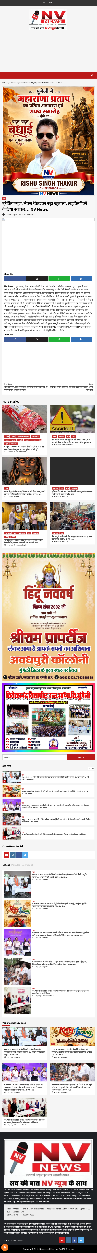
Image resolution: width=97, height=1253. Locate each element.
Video (51, 3)
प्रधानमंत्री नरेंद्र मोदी (24, 436)
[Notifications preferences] (4, 1247)
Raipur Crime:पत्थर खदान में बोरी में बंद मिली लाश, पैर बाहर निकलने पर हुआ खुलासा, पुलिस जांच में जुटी (24, 448)
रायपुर (7, 537)
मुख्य (4, 198)
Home (44, 3)
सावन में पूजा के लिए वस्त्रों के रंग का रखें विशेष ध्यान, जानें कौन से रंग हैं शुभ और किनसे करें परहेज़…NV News (24, 492)
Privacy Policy (17, 1240)
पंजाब (7, 436)
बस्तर (7, 440)
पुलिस (13, 436)
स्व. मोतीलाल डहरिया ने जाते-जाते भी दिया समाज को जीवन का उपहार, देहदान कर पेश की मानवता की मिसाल (54, 820)
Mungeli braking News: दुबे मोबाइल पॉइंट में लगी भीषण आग (42, 834)
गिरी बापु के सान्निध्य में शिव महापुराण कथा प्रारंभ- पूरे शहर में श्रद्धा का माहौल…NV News (72, 537)
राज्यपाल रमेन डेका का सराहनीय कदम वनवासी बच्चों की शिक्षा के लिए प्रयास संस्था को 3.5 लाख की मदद (23, 541)
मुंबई (7, 443)
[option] (48, 778)
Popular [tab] (15, 864)
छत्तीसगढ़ (61, 436)
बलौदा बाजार (35, 436)
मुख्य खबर (33, 440)
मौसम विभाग (14, 443)
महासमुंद (20, 440)
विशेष (13, 537)
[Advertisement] (48, 49)
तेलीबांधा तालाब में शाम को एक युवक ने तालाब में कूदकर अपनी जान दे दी (71, 387)
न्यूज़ (68, 436)
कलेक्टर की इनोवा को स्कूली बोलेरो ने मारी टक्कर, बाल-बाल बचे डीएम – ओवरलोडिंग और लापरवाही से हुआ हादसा (71, 440)
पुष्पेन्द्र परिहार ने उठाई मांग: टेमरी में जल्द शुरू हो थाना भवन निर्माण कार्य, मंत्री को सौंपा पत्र (72, 492)
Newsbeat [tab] (27, 864)
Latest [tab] (6, 864)
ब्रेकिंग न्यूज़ (22, 533)
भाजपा (13, 440)
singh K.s (17, 496)
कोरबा (54, 436)
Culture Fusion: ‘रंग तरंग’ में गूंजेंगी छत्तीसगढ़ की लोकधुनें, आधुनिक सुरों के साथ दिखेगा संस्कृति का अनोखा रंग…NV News (59, 904)
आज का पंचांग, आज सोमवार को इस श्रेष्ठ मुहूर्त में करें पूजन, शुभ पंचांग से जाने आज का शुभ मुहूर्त (26, 387)
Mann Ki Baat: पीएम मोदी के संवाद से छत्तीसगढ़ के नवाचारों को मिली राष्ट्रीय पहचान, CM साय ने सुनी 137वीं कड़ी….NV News (59, 875)
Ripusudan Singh (25, 214)
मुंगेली (40, 440)
